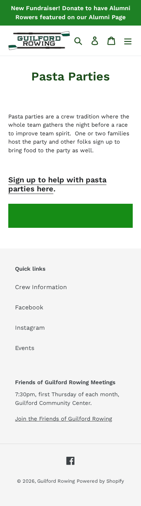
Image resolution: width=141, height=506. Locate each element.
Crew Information (41, 287)
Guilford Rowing (56, 481)
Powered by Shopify (100, 481)
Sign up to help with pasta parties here (57, 184)
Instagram (30, 327)
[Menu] (128, 40)
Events (24, 347)
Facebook (29, 307)
